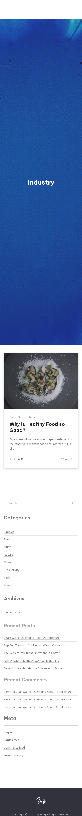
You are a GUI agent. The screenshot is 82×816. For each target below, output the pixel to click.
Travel (32, 417)
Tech (7, 577)
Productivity (11, 570)
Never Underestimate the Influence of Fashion (34, 668)
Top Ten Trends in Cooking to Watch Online (32, 645)
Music (7, 547)
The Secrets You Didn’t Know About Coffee (32, 653)
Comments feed (14, 747)
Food (13, 417)
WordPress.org (13, 755)
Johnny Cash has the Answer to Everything (31, 660)
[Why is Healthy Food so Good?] (41, 381)
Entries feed (11, 740)
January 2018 (12, 612)
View (64, 458)
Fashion (9, 531)
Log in (8, 732)
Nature (22, 417)
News (7, 562)
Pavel (7, 691)
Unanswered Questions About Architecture (32, 637)
